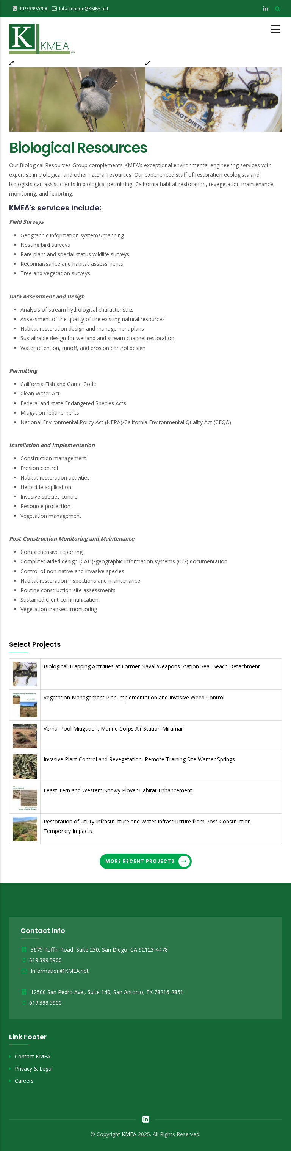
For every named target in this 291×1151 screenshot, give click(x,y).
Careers (24, 1080)
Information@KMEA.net (59, 970)
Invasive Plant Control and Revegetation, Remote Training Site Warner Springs (139, 759)
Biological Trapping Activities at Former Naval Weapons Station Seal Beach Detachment (152, 666)
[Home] (42, 37)
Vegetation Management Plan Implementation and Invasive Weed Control (134, 697)
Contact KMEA (32, 1056)
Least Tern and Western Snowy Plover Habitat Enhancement (118, 790)
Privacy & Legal (34, 1068)
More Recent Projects (140, 861)
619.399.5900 (45, 960)
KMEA (129, 1134)
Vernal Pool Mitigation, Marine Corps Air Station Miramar (113, 728)
